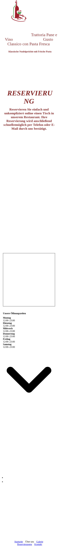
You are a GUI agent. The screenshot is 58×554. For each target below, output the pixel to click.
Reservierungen (24, 544)
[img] (29, 11)
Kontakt (38, 544)
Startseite (18, 541)
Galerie (39, 541)
